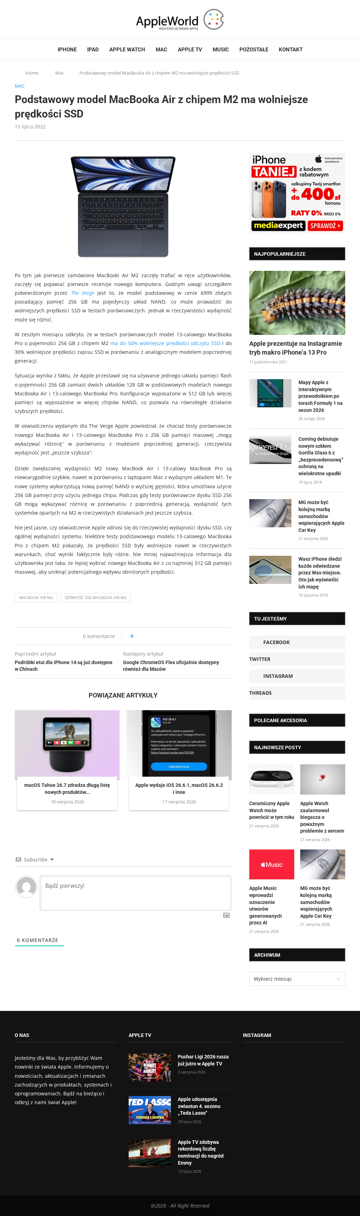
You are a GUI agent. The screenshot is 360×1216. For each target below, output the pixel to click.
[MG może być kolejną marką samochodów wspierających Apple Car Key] (270, 513)
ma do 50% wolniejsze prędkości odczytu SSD (165, 343)
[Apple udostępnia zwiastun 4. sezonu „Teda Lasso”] (150, 1110)
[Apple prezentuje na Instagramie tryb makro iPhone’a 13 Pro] (297, 303)
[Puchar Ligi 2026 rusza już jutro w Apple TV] (150, 1067)
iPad (93, 49)
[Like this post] (137, 636)
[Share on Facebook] (145, 636)
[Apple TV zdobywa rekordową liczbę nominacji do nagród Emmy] (150, 1153)
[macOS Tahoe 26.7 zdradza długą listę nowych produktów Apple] (67, 745)
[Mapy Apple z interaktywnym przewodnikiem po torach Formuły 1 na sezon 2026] (270, 393)
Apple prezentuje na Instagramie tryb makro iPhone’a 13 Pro (295, 348)
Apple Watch (127, 49)
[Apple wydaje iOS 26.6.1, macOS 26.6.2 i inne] (179, 745)
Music (221, 49)
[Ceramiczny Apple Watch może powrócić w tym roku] (271, 779)
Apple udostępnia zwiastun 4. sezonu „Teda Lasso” (199, 1106)
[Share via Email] (164, 636)
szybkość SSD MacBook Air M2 (95, 597)
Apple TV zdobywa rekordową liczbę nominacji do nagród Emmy (201, 1152)
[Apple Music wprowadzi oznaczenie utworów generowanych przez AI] (271, 864)
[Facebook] (17, 19)
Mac (161, 49)
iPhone (67, 49)
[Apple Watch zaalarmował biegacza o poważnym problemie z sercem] (322, 779)
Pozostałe (253, 49)
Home (31, 73)
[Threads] (37, 19)
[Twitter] (24, 19)
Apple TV (190, 49)
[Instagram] (31, 19)
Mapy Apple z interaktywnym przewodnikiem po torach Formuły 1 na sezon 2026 (320, 396)
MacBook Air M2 (36, 597)
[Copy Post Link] (154, 636)
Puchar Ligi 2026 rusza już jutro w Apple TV (203, 1060)
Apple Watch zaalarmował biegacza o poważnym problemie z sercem (322, 817)
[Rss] (44, 19)
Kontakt (291, 49)
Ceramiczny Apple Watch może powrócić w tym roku (271, 810)
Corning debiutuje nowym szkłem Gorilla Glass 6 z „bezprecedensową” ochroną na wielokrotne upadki (320, 456)
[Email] (53, 19)
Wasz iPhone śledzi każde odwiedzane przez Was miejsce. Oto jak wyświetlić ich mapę (320, 572)
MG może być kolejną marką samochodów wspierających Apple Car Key (321, 516)
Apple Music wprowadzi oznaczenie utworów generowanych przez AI (265, 905)
